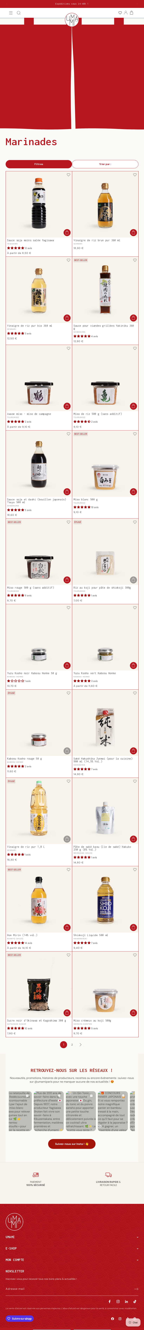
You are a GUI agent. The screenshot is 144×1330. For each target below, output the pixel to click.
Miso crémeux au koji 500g (92, 1020)
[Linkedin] (126, 1301)
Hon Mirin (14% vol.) (22, 935)
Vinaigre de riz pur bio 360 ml (30, 325)
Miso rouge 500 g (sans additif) (30, 587)
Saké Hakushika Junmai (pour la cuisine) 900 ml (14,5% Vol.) (103, 760)
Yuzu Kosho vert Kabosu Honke (95, 673)
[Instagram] (118, 1301)
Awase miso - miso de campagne (29, 414)
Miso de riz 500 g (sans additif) (98, 414)
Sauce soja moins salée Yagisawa (30, 240)
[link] (120, 13)
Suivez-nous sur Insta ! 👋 (72, 1144)
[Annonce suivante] (137, 4)
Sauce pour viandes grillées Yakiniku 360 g (104, 327)
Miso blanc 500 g (86, 499)
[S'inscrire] (134, 1288)
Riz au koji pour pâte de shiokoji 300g (102, 587)
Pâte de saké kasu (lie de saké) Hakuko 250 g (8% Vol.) (102, 848)
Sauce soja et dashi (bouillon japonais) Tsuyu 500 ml (36, 501)
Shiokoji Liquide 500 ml (91, 935)
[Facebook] (109, 1301)
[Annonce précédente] (7, 4)
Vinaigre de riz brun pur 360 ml (97, 240)
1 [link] (63, 1044)
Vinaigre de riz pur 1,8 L (26, 846)
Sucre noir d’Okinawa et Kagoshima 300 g (36, 1020)
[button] (11, 13)
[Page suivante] (80, 1044)
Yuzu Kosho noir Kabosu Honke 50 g (32, 673)
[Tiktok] (134, 1301)
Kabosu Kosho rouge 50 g (24, 758)
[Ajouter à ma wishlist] (68, 175)
